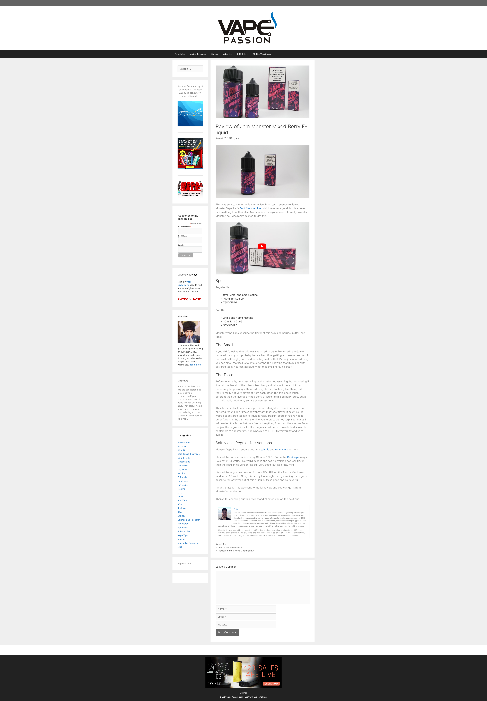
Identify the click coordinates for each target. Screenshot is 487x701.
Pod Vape (182, 500)
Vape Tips (183, 535)
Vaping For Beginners (188, 543)
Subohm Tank (185, 531)
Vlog (180, 547)
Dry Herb (182, 469)
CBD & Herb (242, 54)
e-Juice (222, 544)
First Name (182, 236)
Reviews (182, 508)
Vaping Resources (198, 54)
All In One (182, 450)
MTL (180, 492)
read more (195, 364)
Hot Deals (183, 485)
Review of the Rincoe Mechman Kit (236, 550)
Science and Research (189, 520)
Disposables (184, 461)
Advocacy (183, 446)
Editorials (182, 477)
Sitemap (243, 693)
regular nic (281, 449)
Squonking (183, 527)
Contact (214, 54)
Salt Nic (181, 516)
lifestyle (181, 489)
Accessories (184, 442)
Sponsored (183, 523)
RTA (180, 512)
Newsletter (180, 54)
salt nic (265, 449)
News (180, 496)
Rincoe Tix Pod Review (230, 547)
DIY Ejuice (183, 465)
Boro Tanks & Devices (189, 454)
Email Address (184, 226)
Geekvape (293, 457)
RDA (180, 504)
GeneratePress (260, 697)
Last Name (182, 245)
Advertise (227, 54)
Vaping (181, 539)
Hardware (183, 481)
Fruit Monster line (250, 208)
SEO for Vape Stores (262, 54)
